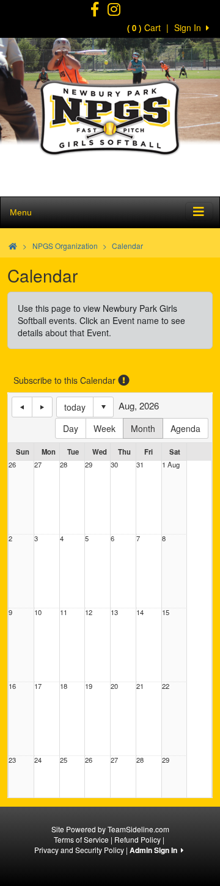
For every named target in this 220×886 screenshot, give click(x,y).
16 (12, 686)
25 (63, 760)
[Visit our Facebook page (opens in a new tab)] (94, 11)
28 (63, 464)
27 (38, 464)
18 (63, 686)
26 (12, 464)
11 (63, 612)
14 (140, 612)
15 (165, 612)
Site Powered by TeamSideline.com (110, 829)
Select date (103, 407)
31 (140, 464)
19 (88, 686)
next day (42, 407)
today (75, 407)
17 (38, 686)
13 (114, 612)
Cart (144, 27)
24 (38, 760)
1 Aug (171, 464)
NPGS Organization (65, 245)
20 (114, 686)
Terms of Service (81, 839)
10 (38, 612)
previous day (22, 407)
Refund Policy (137, 839)
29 (88, 464)
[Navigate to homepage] (13, 245)
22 (165, 686)
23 (12, 760)
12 (88, 612)
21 (140, 686)
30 (114, 464)
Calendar (127, 245)
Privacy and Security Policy (79, 850)
